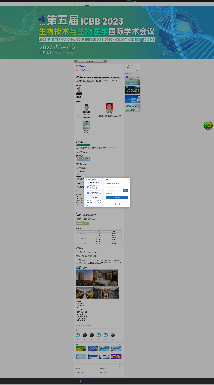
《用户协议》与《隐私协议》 (113, 193)
